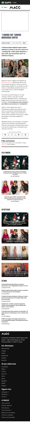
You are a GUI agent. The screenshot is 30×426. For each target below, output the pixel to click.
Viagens (4, 351)
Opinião (4, 358)
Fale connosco (6, 403)
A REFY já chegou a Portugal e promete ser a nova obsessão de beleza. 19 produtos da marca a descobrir (15, 320)
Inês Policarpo (16, 201)
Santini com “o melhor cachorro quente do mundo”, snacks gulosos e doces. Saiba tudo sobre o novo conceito (14, 305)
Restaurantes (5, 348)
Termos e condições (7, 415)
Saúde (3, 353)
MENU (14, 2)
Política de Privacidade (8, 417)
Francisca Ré (6, 308)
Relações (4, 381)
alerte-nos (4, 144)
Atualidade (5, 367)
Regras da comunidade (8, 412)
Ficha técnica (5, 408)
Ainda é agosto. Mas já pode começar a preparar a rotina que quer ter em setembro (15, 291)
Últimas (4, 281)
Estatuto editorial (7, 405)
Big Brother (5, 355)
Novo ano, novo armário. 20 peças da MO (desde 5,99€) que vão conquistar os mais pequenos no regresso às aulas (15, 198)
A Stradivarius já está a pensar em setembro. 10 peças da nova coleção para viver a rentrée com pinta (15, 173)
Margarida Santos (7, 82)
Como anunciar (7, 410)
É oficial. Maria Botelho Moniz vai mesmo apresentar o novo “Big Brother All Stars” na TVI (15, 285)
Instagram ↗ (5, 392)
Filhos (3, 376)
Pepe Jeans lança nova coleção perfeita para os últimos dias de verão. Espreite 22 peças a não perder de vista (15, 256)
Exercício (4, 374)
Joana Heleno (6, 293)
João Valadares (15, 176)
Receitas (4, 360)
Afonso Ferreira (6, 287)
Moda (24, 43)
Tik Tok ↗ (4, 397)
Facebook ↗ (5, 394)
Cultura (4, 371)
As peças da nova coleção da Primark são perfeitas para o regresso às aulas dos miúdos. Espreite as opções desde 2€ (15, 273)
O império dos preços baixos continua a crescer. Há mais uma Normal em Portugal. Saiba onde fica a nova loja (15, 298)
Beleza (3, 369)
